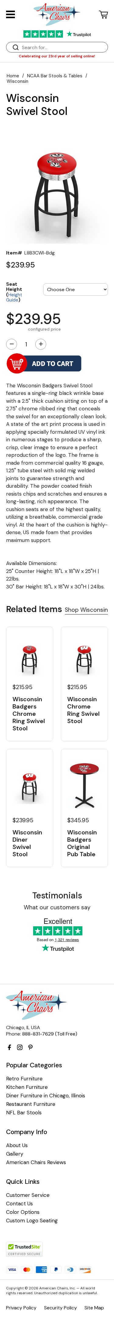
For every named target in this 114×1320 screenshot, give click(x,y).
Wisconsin (17, 81)
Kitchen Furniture (27, 1087)
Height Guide (14, 297)
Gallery (14, 1154)
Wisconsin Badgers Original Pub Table (82, 843)
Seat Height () (14, 292)
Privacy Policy (21, 1308)
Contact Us (19, 1203)
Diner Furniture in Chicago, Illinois (45, 1095)
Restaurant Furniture (30, 1104)
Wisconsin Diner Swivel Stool (27, 843)
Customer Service (28, 1195)
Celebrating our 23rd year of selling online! (57, 56)
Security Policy (60, 1308)
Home (13, 76)
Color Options (23, 1212)
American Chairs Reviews (36, 1162)
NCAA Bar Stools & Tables (54, 76)
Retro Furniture (24, 1078)
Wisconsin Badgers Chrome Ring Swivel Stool (28, 713)
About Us (17, 1145)
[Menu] (10, 14)
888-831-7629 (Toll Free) (49, 1034)
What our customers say (57, 907)
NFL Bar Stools (24, 1112)
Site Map (94, 1308)
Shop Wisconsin (86, 610)
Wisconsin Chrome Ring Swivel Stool (83, 710)
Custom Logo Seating (32, 1220)
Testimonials (57, 895)
